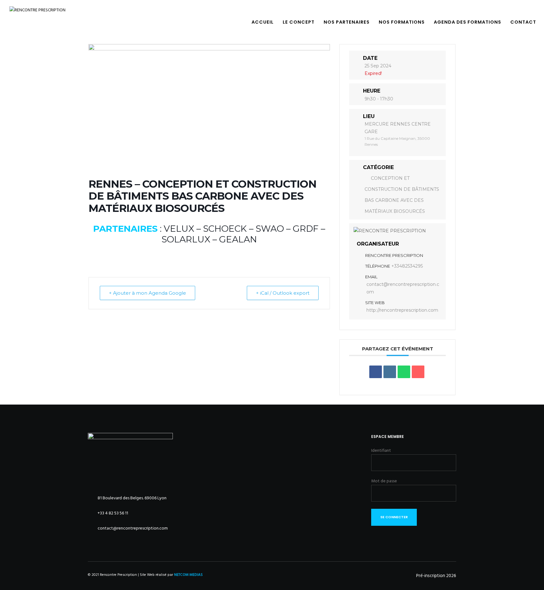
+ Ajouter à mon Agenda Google (147, 293)
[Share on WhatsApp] (404, 372)
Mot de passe (384, 481)
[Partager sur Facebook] (375, 372)
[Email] (418, 372)
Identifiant (381, 450)
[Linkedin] (389, 372)
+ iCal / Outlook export (282, 293)
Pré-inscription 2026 (436, 575)
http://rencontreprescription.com (402, 310)
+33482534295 (407, 266)
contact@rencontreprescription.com (402, 288)
